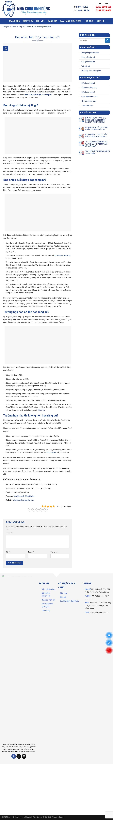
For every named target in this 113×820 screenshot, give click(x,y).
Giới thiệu (28, 21)
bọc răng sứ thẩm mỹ (62, 255)
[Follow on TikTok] (18, 756)
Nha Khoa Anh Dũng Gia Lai (23, 496)
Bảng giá (52, 21)
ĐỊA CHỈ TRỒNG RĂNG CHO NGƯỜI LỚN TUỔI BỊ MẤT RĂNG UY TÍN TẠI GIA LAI (95, 120)
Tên (8, 552)
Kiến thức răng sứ (18, 27)
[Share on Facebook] (30, 509)
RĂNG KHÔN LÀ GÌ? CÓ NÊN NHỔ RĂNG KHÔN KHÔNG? (96, 135)
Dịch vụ (39, 21)
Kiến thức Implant (88, 83)
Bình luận (10, 533)
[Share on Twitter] (34, 509)
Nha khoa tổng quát (88, 101)
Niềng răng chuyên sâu (90, 53)
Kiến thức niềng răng (89, 87)
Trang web (54, 552)
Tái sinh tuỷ (85, 66)
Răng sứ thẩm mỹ (88, 57)
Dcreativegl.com (57, 817)
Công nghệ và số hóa (89, 96)
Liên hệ (100, 21)
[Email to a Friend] (38, 509)
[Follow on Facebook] (13, 756)
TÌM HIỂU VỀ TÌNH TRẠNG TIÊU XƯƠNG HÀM (97, 152)
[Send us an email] (24, 756)
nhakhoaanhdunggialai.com (23, 500)
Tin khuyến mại (87, 106)
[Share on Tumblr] (46, 509)
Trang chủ (14, 21)
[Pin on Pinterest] (42, 509)
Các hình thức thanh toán (69, 601)
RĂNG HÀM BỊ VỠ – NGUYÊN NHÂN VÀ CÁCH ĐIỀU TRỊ (96, 128)
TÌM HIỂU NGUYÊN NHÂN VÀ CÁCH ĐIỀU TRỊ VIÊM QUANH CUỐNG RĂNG (96, 144)
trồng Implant (51, 452)
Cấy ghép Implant (48, 589)
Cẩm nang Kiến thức (70, 21)
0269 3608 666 (97, 596)
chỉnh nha (41, 410)
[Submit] (66, 9)
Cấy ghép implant (88, 62)
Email (31, 552)
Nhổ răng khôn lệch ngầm (91, 71)
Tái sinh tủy (46, 610)
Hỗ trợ (89, 21)
